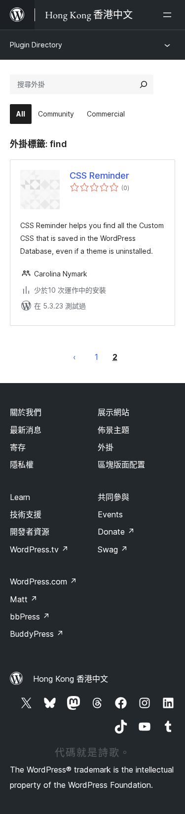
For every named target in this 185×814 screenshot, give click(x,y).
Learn (20, 497)
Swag (113, 549)
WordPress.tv (39, 549)
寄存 (18, 447)
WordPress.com (43, 581)
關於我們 (25, 412)
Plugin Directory (36, 44)
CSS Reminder (99, 175)
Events (110, 514)
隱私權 (22, 464)
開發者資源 (29, 532)
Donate (116, 532)
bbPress (30, 616)
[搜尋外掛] (143, 84)
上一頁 (74, 357)
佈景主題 (113, 430)
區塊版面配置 (121, 464)
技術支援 (25, 514)
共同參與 (113, 497)
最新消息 (25, 430)
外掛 (105, 447)
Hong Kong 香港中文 (70, 679)
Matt (23, 599)
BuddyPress (37, 634)
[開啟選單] (169, 15)
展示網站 (113, 412)
